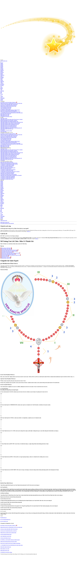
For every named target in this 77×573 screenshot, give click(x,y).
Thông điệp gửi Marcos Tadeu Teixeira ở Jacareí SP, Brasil (10, 123)
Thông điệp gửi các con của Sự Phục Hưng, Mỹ (8, 156)
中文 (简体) (2, 98)
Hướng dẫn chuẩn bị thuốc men (5, 546)
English (1, 65)
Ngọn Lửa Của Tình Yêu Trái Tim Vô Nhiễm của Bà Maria (10, 111)
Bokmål (1, 62)
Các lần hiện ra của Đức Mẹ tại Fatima (6, 170)
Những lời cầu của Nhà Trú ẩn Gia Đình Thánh (8, 106)
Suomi (1, 79)
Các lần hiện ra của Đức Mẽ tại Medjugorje (7, 177)
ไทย (1, 209)
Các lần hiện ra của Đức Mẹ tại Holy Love (7, 178)
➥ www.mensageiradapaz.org (5, 519)
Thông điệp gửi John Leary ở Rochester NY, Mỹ (8, 157)
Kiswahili (2, 72)
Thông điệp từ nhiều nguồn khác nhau (6, 128)
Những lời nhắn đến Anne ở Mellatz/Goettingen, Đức (9, 121)
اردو (1, 95)
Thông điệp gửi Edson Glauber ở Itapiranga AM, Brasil (9, 124)
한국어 (1, 100)
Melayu (1, 74)
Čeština (1, 63)
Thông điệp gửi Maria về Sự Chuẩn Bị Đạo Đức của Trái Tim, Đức (11, 122)
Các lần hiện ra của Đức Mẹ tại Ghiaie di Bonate (8, 174)
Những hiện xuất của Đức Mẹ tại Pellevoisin (7, 167)
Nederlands (2, 75)
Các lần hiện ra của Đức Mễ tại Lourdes (7, 165)
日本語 (1, 99)
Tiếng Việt (2, 81)
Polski (1, 194)
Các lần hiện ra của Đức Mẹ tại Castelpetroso (7, 169)
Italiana (1, 71)
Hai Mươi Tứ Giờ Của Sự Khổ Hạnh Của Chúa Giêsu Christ (11, 112)
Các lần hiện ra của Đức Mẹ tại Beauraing (7, 172)
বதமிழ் (1, 87)
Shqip (1, 78)
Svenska (1, 80)
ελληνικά (1, 83)
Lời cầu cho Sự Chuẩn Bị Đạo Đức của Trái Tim (8, 105)
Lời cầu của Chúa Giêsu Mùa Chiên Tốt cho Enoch (8, 104)
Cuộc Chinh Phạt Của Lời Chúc (5, 139)
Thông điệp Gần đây (3, 118)
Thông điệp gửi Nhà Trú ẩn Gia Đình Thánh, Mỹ (8, 125)
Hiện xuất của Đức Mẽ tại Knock (5, 168)
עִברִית (1, 97)
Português (2, 195)
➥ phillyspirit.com (3, 517)
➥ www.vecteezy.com (4, 521)
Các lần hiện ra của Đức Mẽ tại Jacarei (6, 179)
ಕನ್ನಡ (1, 89)
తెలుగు (1, 88)
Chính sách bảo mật (3, 220)
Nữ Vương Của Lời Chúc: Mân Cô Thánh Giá (8, 102)
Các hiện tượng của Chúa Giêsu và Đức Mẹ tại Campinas (9, 171)
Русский (1, 85)
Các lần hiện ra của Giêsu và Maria (6, 116)
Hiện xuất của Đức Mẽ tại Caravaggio (6, 162)
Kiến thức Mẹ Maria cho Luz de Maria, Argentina (8, 120)
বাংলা (1, 86)
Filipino (1, 67)
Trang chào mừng (3, 131)
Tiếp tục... (28, 231)
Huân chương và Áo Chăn (4, 548)
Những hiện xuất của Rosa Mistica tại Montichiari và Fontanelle (11, 175)
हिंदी (1, 93)
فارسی (1, 96)
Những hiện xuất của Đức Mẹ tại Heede (7, 173)
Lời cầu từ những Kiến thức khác (5, 107)
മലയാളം (2, 90)
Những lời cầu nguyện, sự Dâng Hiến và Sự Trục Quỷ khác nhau (11, 103)
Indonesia (2, 70)
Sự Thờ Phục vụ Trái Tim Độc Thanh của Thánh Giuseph (10, 539)
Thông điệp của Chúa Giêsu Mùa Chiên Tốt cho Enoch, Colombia (11, 119)
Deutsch (1, 64)
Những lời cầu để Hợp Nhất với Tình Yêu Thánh (8, 110)
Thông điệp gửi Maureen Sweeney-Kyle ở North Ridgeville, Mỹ (11, 127)
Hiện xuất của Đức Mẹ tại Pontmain (6, 166)
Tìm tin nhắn (2, 129)
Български (2, 84)
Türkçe (1, 82)
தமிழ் (1, 204)
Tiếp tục (36, 238)
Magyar (1, 73)
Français (1, 68)
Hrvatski (1, 69)
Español (1, 66)
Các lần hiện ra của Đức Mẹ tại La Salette (7, 164)
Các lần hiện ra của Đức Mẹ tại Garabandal (7, 176)
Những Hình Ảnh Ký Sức (4, 550)
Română (1, 77)
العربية (1, 94)
